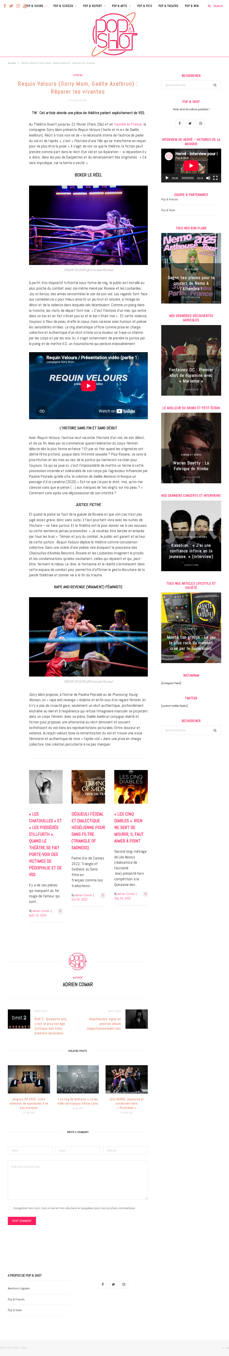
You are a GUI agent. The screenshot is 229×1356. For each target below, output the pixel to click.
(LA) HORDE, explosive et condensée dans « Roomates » (127, 1103)
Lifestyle (191, 628)
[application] (191, 165)
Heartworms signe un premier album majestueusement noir (104, 1024)
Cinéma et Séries (191, 454)
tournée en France (128, 124)
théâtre (78, 75)
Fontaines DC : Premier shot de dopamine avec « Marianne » (191, 375)
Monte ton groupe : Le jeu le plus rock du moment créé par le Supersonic (191, 642)
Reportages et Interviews (191, 537)
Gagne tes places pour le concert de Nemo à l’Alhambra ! (191, 283)
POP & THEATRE (169, 6)
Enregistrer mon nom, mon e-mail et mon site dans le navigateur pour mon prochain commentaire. (75, 1208)
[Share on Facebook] (12, 126)
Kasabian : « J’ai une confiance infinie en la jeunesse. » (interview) (191, 550)
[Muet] (208, 178)
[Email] (12, 161)
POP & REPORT (92, 6)
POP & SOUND (34, 6)
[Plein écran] (215, 178)
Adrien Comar (41, 911)
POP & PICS (144, 6)
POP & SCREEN (63, 6)
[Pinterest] (12, 149)
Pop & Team (168, 210)
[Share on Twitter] (12, 138)
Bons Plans (191, 269)
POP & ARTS (119, 6)
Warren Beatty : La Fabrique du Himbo (191, 465)
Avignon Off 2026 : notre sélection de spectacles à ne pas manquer (29, 1103)
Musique (191, 361)
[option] (191, 268)
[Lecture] (167, 178)
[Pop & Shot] (114, 34)
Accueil (12, 63)
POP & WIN (192, 6)
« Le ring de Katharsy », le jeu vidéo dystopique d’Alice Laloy (77, 1101)
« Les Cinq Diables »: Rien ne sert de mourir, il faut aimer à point (129, 827)
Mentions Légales (19, 1288)
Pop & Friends (169, 199)
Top (227, 1347)
